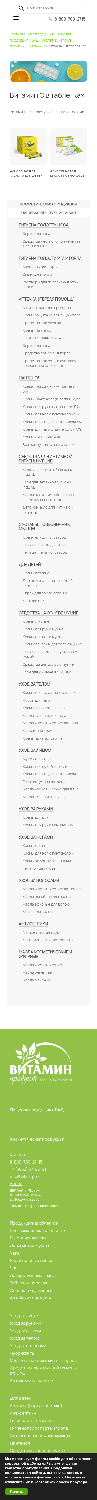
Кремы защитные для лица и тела (51, 315)
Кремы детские (36, 573)
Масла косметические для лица (50, 789)
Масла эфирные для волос (46, 904)
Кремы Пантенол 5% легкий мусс (52, 399)
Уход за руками (36, 809)
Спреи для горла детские (45, 593)
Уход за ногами (36, 837)
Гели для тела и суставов (45, 552)
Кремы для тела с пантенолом (49, 692)
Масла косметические (42, 964)
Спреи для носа (36, 233)
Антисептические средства (47, 307)
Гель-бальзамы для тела (44, 545)
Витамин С (36, 46)
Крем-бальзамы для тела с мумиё (52, 644)
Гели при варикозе (39, 868)
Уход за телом (34, 684)
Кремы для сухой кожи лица (47, 766)
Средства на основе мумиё (48, 613)
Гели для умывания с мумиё (47, 672)
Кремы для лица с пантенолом (49, 774)
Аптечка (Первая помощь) (47, 299)
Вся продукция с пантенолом (48, 444)
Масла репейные (37, 972)
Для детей (30, 564)
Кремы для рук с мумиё (43, 629)
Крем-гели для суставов (44, 537)
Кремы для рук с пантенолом (48, 825)
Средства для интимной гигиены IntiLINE (45, 458)
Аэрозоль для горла (40, 267)
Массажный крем (38, 730)
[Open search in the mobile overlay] (48, 8)
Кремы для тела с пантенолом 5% (52, 429)
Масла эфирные (36, 980)
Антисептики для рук (41, 932)
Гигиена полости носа (44, 225)
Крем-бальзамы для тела (44, 708)
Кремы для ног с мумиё (43, 636)
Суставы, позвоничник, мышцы (45, 526)
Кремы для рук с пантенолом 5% (51, 406)
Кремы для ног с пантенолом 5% (51, 414)
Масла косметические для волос (52, 889)
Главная (16, 34)
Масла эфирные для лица (45, 796)
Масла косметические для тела (50, 723)
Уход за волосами (39, 880)
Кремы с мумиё (36, 621)
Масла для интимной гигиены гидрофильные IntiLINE (48, 497)
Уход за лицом (35, 750)
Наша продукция (40, 34)
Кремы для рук (35, 817)
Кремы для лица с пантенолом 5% (52, 422)
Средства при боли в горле (47, 353)
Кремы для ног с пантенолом (48, 853)
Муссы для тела (36, 700)
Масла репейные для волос (47, 896)
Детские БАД (34, 601)
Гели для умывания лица (44, 781)
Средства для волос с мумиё (48, 664)
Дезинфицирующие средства (48, 940)
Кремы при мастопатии (43, 738)
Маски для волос (38, 911)
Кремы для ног (35, 845)
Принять (16, 1491)
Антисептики (33, 923)
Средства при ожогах (42, 323)
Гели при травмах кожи (43, 338)
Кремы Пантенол (37, 330)
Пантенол (29, 377)
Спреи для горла (37, 274)
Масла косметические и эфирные (45, 954)
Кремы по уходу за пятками (47, 861)
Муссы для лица (37, 759)
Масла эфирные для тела (44, 715)
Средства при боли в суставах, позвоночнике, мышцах (50, 363)
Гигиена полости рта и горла (50, 258)
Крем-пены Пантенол (41, 437)
